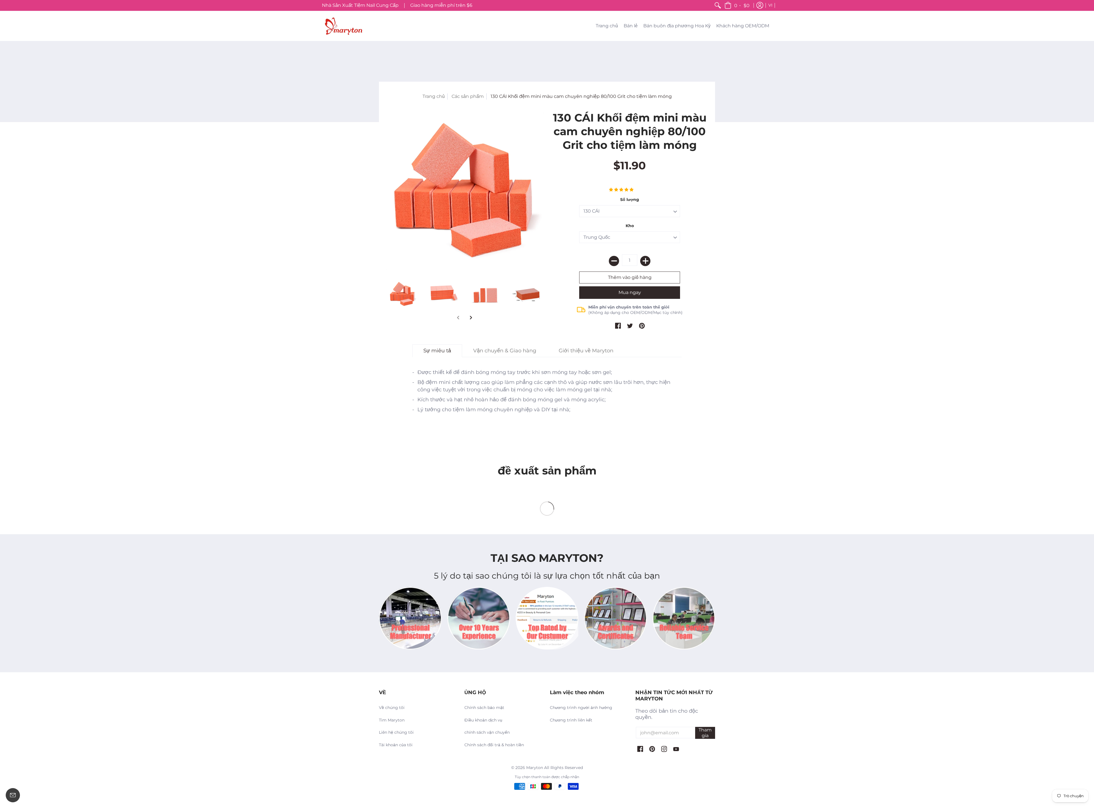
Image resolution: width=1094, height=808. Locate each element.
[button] (737, 5)
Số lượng (629, 199)
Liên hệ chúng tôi (396, 732)
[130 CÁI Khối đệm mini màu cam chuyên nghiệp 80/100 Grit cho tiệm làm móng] (464, 190)
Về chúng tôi (392, 707)
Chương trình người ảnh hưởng (581, 707)
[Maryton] (343, 26)
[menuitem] (718, 5)
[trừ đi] (614, 261)
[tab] (437, 350)
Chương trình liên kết (571, 720)
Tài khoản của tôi (396, 745)
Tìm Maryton (392, 720)
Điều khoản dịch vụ (483, 720)
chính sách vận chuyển (487, 732)
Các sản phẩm (468, 96)
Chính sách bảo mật (484, 707)
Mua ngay (630, 292)
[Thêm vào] (645, 261)
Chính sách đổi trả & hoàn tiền (494, 745)
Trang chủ (434, 96)
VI (770, 5)
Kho (630, 225)
